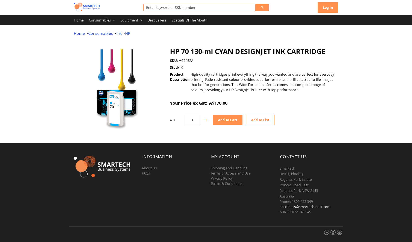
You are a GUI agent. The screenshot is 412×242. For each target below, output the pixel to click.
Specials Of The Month (189, 20)
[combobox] (198, 7)
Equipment (129, 20)
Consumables (100, 20)
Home (79, 20)
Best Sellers (157, 20)
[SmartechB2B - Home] (87, 7)
